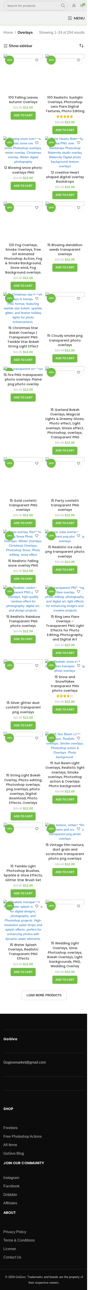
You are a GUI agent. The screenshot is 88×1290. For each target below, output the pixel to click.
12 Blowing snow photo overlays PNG (23, 170)
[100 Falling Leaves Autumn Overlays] (23, 74)
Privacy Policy (14, 1232)
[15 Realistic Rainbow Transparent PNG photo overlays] (23, 599)
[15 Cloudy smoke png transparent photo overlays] (65, 312)
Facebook (11, 1186)
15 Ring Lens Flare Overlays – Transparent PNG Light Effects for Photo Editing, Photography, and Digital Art (65, 628)
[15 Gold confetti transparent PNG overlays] (23, 477)
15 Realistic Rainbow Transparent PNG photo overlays (23, 621)
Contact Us (12, 1257)
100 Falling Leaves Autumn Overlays (23, 99)
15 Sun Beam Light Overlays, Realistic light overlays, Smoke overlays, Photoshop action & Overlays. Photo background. (65, 774)
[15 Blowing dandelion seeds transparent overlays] (65, 221)
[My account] (74, 5)
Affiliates (10, 1203)
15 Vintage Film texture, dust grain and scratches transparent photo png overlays (65, 852)
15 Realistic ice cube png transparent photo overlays (65, 551)
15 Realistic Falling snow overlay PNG (23, 563)
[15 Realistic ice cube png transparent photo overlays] (65, 536)
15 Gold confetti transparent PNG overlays (23, 505)
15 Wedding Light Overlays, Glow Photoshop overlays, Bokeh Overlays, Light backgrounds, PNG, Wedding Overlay (65, 954)
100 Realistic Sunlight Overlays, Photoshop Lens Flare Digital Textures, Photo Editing (65, 104)
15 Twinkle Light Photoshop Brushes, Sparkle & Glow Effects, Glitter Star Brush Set (23, 873)
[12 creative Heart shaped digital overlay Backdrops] (65, 152)
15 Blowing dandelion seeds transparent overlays (64, 249)
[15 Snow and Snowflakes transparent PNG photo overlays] (65, 666)
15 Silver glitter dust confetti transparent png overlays (23, 707)
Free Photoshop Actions (22, 1136)
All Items (10, 1145)
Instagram (11, 1178)
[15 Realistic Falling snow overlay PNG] (23, 543)
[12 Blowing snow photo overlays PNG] (23, 150)
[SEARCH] (63, 5)
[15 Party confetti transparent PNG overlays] (65, 477)
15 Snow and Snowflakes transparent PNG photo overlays (65, 684)
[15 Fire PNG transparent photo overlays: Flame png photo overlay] (23, 368)
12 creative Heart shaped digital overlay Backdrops (65, 177)
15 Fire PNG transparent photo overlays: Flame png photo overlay (23, 379)
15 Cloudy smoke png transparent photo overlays (65, 340)
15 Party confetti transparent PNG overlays (65, 505)
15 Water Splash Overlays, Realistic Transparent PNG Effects (23, 952)
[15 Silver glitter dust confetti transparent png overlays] (23, 679)
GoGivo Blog (13, 1153)
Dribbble (10, 1195)
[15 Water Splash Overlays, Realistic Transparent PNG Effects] (23, 920)
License (9, 1249)
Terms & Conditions (19, 1240)
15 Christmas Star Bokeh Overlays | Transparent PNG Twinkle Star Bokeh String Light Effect (23, 337)
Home (8, 32)
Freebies (10, 1128)
